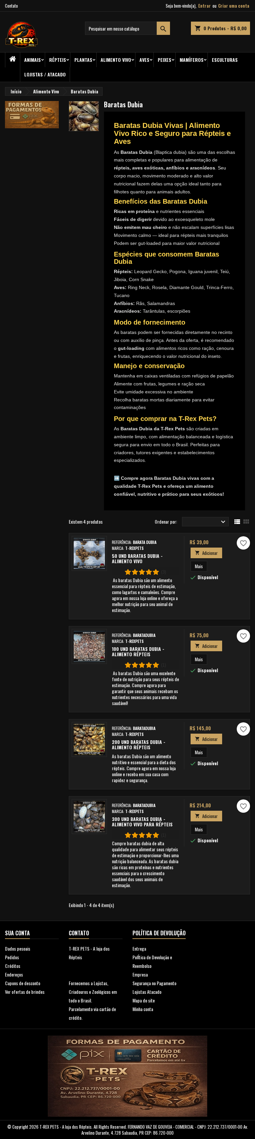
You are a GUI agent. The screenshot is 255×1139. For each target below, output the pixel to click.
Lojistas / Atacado (45, 74)
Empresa (140, 974)
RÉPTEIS (57, 59)
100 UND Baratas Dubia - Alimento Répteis (138, 651)
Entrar (204, 5)
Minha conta (142, 1008)
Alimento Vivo (116, 59)
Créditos (12, 965)
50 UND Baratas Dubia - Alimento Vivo (137, 558)
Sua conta (17, 933)
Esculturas (225, 59)
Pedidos (12, 957)
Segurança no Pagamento (154, 983)
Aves (144, 59)
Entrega (139, 948)
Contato (11, 5)
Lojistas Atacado (146, 991)
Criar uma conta (233, 5)
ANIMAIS (32, 59)
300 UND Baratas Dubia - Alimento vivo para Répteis (142, 821)
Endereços (14, 974)
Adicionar (206, 553)
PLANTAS (83, 59)
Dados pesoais (17, 948)
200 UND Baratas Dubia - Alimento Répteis (138, 744)
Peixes (164, 59)
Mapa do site (143, 1000)
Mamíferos (192, 59)
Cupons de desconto (22, 983)
